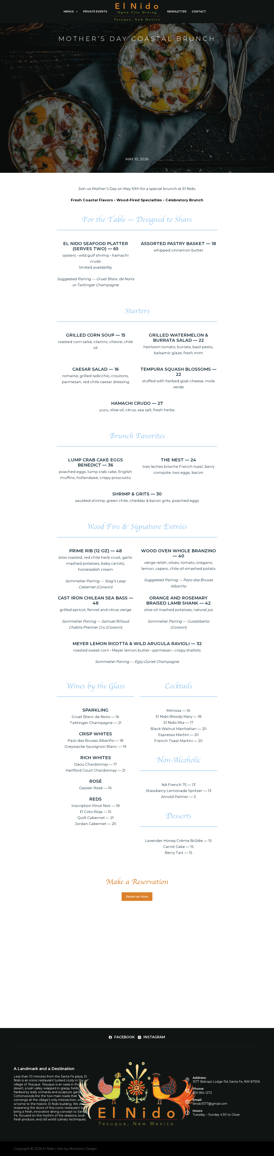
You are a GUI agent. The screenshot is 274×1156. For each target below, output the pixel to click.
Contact (199, 11)
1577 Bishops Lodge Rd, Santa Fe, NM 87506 (226, 1082)
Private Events (95, 11)
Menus (69, 11)
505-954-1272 (202, 1093)
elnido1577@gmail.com (210, 1104)
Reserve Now (137, 896)
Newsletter (176, 11)
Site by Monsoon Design (77, 1149)
